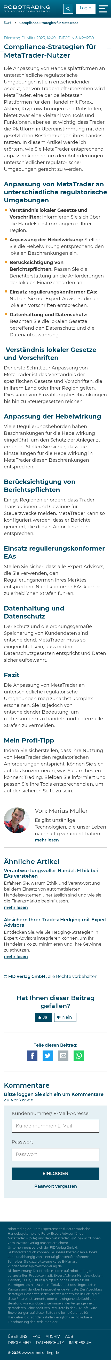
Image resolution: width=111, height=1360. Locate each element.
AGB (69, 1337)
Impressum (80, 1343)
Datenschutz (50, 1343)
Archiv (53, 1337)
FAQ (37, 1337)
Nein (67, 1017)
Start (7, 22)
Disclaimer (19, 1343)
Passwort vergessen (55, 1186)
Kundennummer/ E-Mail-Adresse (50, 1113)
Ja (45, 1017)
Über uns (17, 1337)
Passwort (22, 1142)
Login (85, 8)
